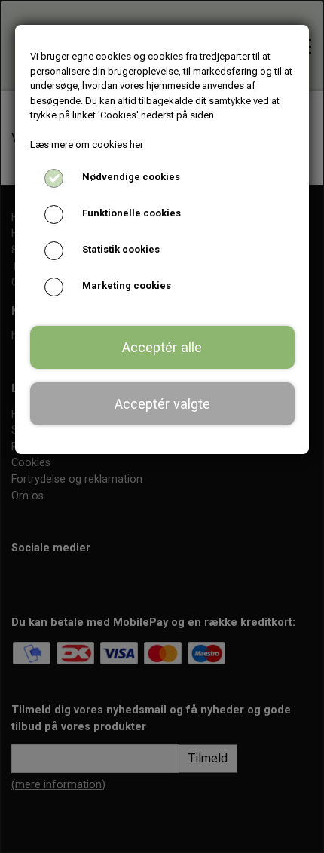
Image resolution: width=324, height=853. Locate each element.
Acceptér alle (162, 347)
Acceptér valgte (162, 404)
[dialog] (162, 426)
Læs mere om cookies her (86, 144)
